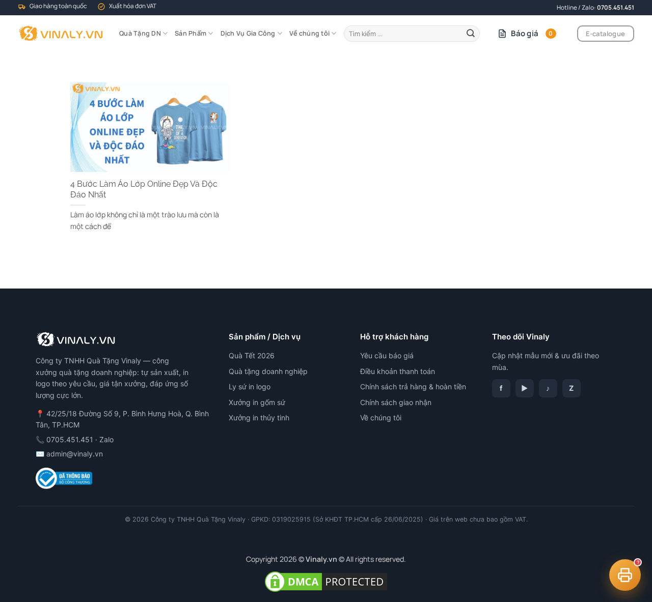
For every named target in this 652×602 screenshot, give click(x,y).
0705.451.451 (615, 7)
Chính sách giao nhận (395, 402)
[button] (625, 575)
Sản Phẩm (190, 33)
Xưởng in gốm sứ (257, 402)
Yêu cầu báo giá (387, 355)
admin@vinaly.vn (74, 453)
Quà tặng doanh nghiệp (268, 371)
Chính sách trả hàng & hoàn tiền (413, 386)
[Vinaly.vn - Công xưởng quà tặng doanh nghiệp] (61, 33)
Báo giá (532, 33)
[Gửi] (470, 33)
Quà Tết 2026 (252, 355)
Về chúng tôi (309, 33)
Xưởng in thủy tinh (259, 417)
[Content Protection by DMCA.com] (326, 581)
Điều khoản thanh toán (397, 371)
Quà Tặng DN (140, 33)
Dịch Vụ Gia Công (248, 33)
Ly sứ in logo (249, 386)
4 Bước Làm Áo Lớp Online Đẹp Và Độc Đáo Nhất (144, 189)
